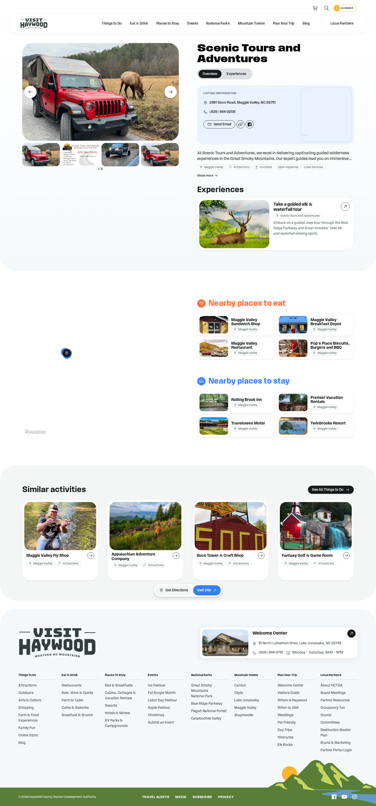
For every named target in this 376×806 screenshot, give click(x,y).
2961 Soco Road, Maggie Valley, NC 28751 (242, 102)
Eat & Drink (139, 23)
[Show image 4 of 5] (160, 155)
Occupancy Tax (332, 708)
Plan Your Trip (283, 23)
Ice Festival (156, 685)
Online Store (28, 735)
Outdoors (26, 693)
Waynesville (243, 715)
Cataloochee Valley (206, 718)
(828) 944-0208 (222, 112)
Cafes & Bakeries (75, 708)
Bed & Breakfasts (119, 685)
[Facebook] (250, 124)
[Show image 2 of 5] (80, 155)
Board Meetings (333, 693)
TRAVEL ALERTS (155, 797)
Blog (306, 23)
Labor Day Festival (162, 700)
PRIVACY (226, 797)
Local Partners (341, 23)
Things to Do (112, 23)
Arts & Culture (29, 700)
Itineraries (285, 737)
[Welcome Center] (279, 642)
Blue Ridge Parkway (206, 703)
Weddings (285, 715)
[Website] (240, 124)
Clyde (238, 693)
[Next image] (170, 92)
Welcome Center (290, 685)
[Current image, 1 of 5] (41, 155)
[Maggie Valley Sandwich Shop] (235, 324)
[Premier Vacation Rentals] (315, 402)
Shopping (26, 708)
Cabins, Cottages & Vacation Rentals (120, 695)
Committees (330, 722)
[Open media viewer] (100, 92)
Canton (240, 685)
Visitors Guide (289, 693)
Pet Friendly (287, 722)
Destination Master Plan (335, 732)
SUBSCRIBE (202, 797)
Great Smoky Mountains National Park (201, 691)
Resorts (111, 705)
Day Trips (285, 730)
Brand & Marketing (335, 743)
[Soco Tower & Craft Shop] (231, 540)
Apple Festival (159, 708)
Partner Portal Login (336, 750)
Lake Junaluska (246, 700)
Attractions (27, 685)
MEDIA (180, 797)
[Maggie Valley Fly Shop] (60, 540)
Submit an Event (161, 722)
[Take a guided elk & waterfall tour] (275, 224)
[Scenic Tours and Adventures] (67, 353)
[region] (326, 115)
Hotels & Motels (117, 713)
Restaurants (71, 685)
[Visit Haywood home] (33, 23)
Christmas (156, 715)
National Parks (218, 23)
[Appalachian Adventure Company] (145, 540)
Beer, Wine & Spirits (77, 693)
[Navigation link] (315, 8)
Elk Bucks (285, 745)
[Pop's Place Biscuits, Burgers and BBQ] (315, 348)
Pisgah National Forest (209, 711)
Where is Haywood (292, 700)
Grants (325, 715)
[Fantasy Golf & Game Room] (316, 540)
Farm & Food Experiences (28, 717)
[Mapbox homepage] (305, 137)
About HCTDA (331, 685)
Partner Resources (335, 700)
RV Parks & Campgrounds (116, 723)
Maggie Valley (245, 708)
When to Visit (288, 708)
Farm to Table (72, 700)
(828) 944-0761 (271, 652)
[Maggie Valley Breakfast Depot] (315, 324)
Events (192, 23)
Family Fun (26, 728)
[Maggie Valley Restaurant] (235, 348)
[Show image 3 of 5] (120, 155)
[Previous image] (30, 92)
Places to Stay (167, 23)
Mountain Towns (251, 23)
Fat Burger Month (162, 693)
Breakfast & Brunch (77, 715)
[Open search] (327, 8)
